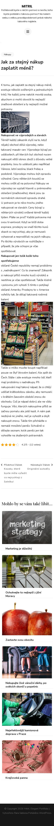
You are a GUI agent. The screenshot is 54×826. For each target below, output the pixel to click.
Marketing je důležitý (19, 548)
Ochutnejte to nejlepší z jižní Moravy (23, 594)
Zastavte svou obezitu (20, 640)
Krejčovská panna (17, 778)
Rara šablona (21, 813)
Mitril (27, 6)
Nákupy (7, 54)
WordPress (45, 813)
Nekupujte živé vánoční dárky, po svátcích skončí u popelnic (26, 684)
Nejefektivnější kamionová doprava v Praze (22, 732)
